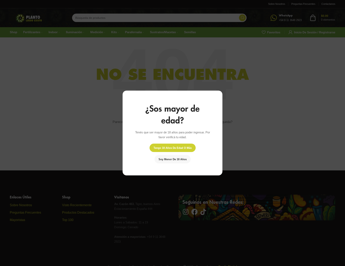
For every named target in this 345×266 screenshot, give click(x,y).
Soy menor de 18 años (173, 159)
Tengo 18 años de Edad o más (173, 147)
